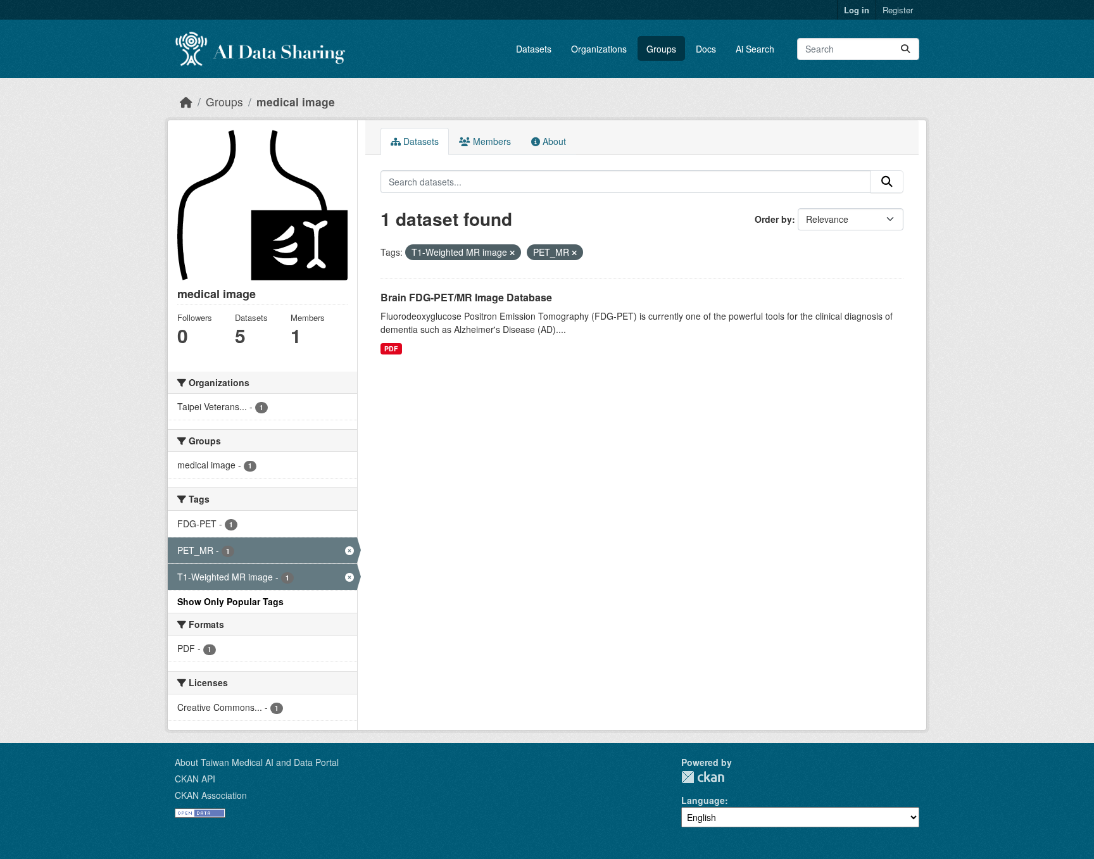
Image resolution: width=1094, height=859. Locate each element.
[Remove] (512, 253)
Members (490, 141)
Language (703, 800)
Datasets (533, 48)
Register (898, 10)
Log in (856, 10)
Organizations (599, 48)
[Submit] (905, 49)
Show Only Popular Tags (230, 601)
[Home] (186, 102)
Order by (773, 219)
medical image (295, 102)
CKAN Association (211, 795)
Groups (661, 48)
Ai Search (755, 48)
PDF (391, 348)
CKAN (702, 777)
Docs (706, 48)
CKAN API (195, 778)
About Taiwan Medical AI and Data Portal (257, 762)
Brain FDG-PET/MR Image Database (466, 297)
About (553, 141)
